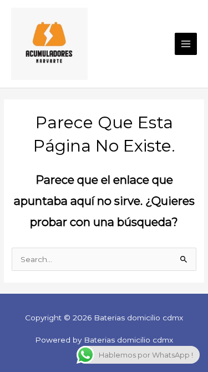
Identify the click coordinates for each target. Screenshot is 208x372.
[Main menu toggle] (186, 44)
